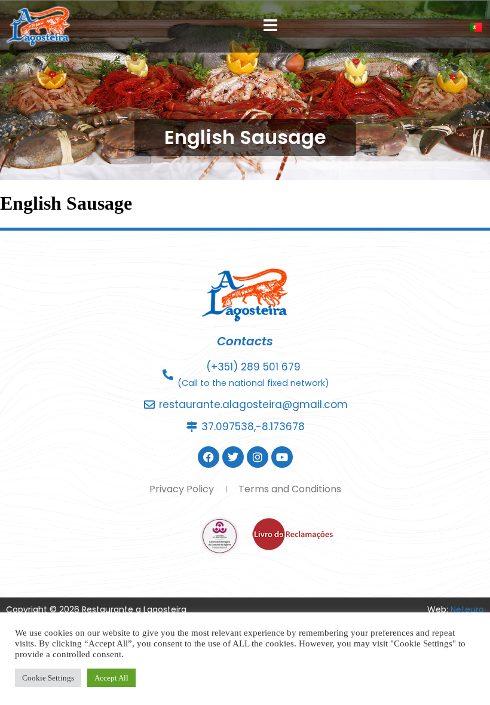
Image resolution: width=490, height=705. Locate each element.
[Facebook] (208, 457)
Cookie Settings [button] (48, 677)
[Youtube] (282, 457)
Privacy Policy (181, 489)
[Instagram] (257, 457)
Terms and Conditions (289, 489)
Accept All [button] (111, 677)
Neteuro (467, 609)
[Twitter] (233, 457)
